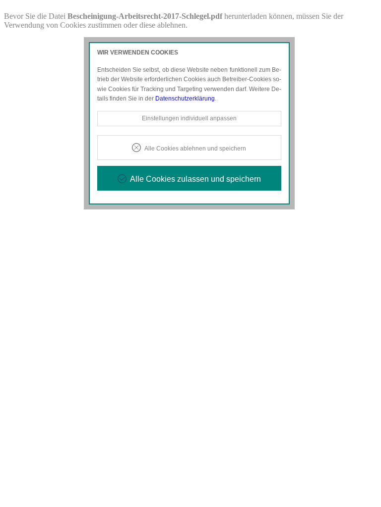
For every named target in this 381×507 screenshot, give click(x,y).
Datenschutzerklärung (185, 98)
